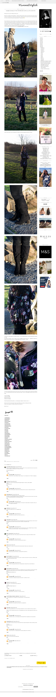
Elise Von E (8, 582)
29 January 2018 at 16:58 (15, 494)
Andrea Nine (8, 508)
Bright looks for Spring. (45, 144)
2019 (40, 45)
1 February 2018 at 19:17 (17, 550)
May (41, 55)
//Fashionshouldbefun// (7, 446)
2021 (40, 43)
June (41, 54)
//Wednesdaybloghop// (7, 434)
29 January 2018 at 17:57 (13, 508)
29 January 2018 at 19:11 (16, 533)
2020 (40, 44)
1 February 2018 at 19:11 (17, 474)
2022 (40, 42)
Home (21, 655)
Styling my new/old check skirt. (45, 66)
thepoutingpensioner (9, 494)
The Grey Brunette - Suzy (45, 157)
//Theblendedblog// (7, 436)
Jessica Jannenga (9, 568)
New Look (18, 461)
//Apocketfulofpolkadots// (8, 447)
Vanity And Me (8, 519)
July (41, 53)
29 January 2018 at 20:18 (15, 556)
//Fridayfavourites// (7, 451)
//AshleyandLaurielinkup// (8, 439)
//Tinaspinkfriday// (7, 448)
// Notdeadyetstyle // (7, 417)
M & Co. (12, 461)
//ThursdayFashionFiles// (8, 441)
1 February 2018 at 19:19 (17, 562)
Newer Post (8, 655)
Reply (7, 471)
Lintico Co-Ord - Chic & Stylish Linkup (45, 163)
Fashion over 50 (9, 461)
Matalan (15, 461)
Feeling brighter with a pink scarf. (45, 64)
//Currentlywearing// (7, 423)
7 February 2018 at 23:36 (17, 629)
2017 (40, 70)
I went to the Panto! (43, 67)
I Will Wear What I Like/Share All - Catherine (45, 158)
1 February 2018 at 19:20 (17, 576)
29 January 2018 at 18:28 (14, 519)
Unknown (8, 635)
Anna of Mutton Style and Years (11, 466)
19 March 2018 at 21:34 (17, 640)
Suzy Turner (8, 481)
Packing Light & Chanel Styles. (45, 65)
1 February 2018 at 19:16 (17, 526)
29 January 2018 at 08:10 (18, 466)
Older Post (33, 655)
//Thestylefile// (6, 430)
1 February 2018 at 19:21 (17, 601)
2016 (40, 71)
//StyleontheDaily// (7, 435)
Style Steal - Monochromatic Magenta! (45, 63)
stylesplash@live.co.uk (10, 621)
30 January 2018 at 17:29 (13, 582)
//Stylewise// (6, 454)
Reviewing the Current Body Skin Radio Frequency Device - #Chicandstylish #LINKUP (45, 93)
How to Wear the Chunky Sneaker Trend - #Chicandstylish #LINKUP (45, 125)
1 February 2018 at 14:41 (22, 596)
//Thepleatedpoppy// (7, 433)
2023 (40, 41)
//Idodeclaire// (6, 429)
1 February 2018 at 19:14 (17, 501)
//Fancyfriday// (6, 452)
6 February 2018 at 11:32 (16, 621)
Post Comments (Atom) (11, 658)
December (42, 47)
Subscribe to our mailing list (28, 685)
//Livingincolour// (6, 440)
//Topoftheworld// (6, 442)
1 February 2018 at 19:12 (17, 488)
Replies (8, 512)
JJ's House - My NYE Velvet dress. (45, 68)
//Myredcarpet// (6, 427)
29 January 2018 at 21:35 (15, 568)
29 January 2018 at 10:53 (13, 481)
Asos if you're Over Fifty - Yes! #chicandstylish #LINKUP (45, 106)
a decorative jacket (20, 26)
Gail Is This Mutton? (9, 556)
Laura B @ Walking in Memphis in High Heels (13, 596)
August (42, 52)
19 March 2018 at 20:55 (12, 635)
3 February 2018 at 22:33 (13, 607)
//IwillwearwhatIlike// (7, 421)
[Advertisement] (28, 676)
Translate (48, 200)
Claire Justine (8, 607)
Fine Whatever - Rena (45, 156)
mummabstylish (11, 474)
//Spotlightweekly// (7, 445)
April (41, 56)
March (41, 57)
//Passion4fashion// (7, 453)
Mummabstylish (28, 5)
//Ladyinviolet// (6, 422)
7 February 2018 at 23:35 (17, 615)
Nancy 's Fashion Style (10, 533)
